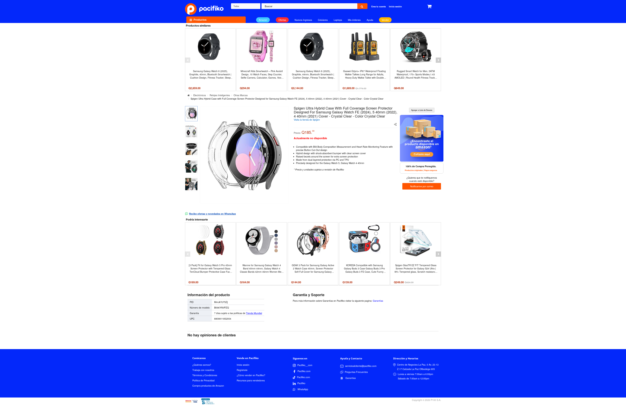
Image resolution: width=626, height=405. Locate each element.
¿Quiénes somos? (201, 364)
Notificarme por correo (421, 186)
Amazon (263, 20)
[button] (187, 60)
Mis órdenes (354, 20)
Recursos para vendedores (251, 380)
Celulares (323, 20)
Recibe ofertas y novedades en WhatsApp (212, 213)
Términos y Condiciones (204, 375)
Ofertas (282, 20)
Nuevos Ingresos (303, 20)
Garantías (378, 300)
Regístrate (242, 370)
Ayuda (370, 20)
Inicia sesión (243, 364)
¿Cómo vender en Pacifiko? (251, 375)
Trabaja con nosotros (203, 370)
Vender (385, 20)
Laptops (338, 20)
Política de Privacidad (203, 380)
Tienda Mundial (254, 313)
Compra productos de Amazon (208, 385)
